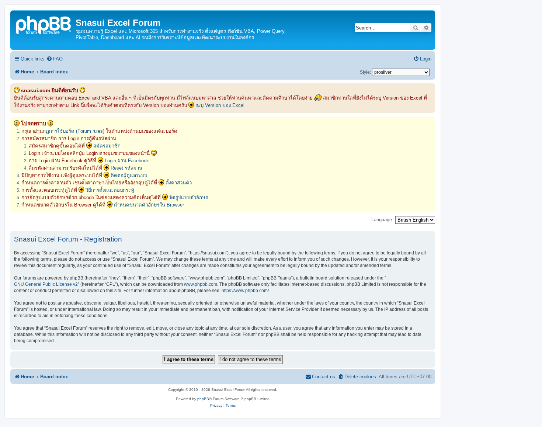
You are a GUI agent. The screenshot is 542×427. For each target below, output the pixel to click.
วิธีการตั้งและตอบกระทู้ (110, 190)
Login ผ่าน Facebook (127, 160)
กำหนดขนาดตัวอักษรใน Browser (149, 205)
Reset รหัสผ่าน (126, 168)
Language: (382, 219)
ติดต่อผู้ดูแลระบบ (129, 175)
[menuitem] (54, 58)
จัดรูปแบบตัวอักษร (188, 197)
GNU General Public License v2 (46, 284)
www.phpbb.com (200, 284)
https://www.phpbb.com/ (245, 290)
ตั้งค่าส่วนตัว (179, 182)
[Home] (44, 24)
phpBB (203, 399)
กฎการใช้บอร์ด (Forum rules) (73, 131)
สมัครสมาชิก (107, 146)
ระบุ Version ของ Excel (219, 105)
